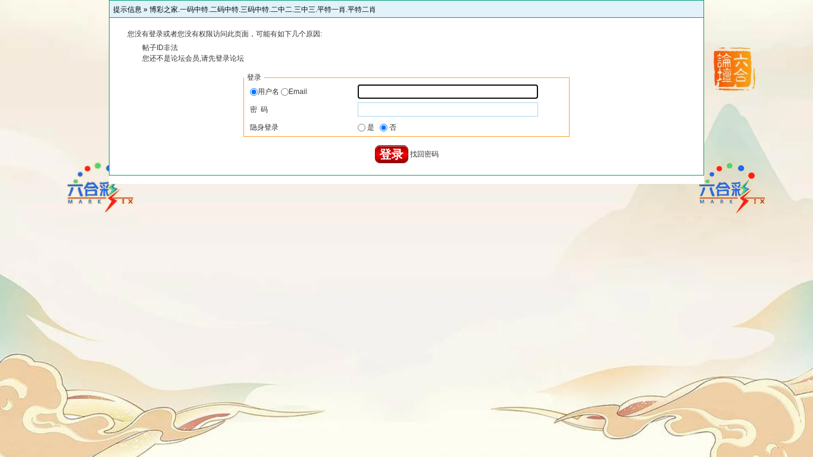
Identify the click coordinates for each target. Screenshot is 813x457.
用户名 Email (282, 91)
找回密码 (424, 154)
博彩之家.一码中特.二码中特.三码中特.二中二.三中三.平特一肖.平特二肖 (262, 9)
